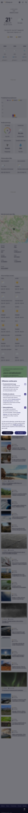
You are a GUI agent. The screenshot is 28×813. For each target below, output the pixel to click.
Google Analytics (16, 399)
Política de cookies (17, 425)
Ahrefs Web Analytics (8, 400)
